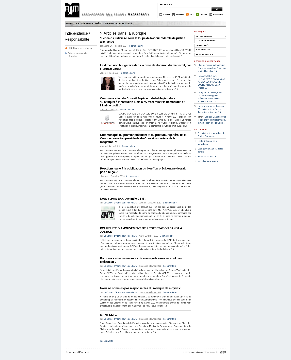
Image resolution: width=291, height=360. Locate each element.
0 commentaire (136, 46)
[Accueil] (110, 17)
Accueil (166, 15)
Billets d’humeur (204, 36)
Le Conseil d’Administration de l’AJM (120, 203)
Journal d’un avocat (207, 157)
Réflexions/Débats (95, 23)
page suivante (106, 341)
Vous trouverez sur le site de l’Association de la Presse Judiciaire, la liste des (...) (211, 109)
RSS (192, 15)
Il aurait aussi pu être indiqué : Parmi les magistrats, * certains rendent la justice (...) (212, 68)
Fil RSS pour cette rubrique (80, 48)
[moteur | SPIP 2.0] (221, 356)
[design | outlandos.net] (198, 356)
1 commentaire (128, 73)
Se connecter (72, 352)
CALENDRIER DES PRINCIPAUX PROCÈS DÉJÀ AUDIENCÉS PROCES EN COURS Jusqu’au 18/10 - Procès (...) (211, 82)
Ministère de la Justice (208, 161)
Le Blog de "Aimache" (206, 41)
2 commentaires (170, 292)
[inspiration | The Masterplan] (224, 356)
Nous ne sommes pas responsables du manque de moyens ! (140, 288)
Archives (180, 15)
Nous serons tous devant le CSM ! (123, 198)
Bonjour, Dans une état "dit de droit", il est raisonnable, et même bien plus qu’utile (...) (212, 120)
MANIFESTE (108, 314)
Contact (203, 15)
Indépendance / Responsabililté (118, 23)
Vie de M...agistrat (205, 54)
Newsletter (218, 15)
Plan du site (84, 352)
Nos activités (79, 23)
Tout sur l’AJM (203, 50)
